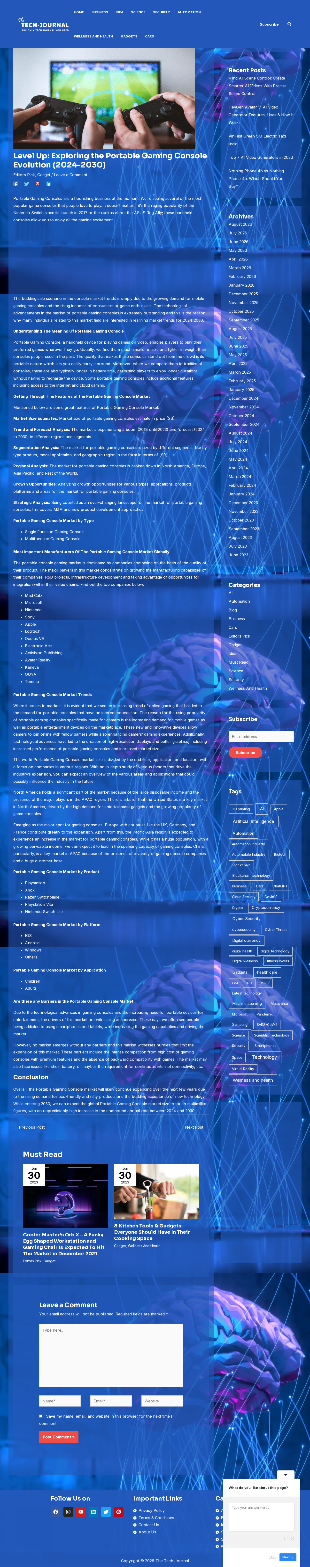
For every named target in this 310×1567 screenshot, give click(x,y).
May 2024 (238, 459)
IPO (249, 983)
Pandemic (264, 1014)
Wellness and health (253, 1080)
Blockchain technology (251, 875)
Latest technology (247, 993)
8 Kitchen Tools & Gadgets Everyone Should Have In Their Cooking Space (152, 1232)
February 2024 (242, 485)
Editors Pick (24, 174)
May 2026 (238, 250)
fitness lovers (278, 961)
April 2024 (238, 467)
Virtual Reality (243, 1069)
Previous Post (29, 1127)
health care (267, 972)
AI (231, 592)
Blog (233, 610)
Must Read (238, 662)
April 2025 (238, 363)
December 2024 (243, 398)
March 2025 (240, 372)
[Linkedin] (48, 183)
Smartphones (266, 1046)
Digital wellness (245, 961)
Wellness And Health (93, 36)
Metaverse (279, 1003)
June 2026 (238, 241)
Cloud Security (244, 897)
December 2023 (243, 502)
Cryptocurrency (266, 907)
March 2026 (240, 267)
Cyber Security (246, 918)
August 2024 (240, 433)
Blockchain (241, 865)
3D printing (241, 809)
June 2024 (239, 450)
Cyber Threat (276, 930)
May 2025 (238, 354)
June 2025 (238, 346)
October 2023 (241, 520)
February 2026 (242, 276)
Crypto (237, 908)
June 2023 (238, 554)
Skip (272, 1557)
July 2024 (238, 441)
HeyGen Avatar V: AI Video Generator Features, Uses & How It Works (261, 115)
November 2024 (244, 407)
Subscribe (245, 752)
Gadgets (129, 36)
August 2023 (240, 537)
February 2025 (242, 380)
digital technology (275, 951)
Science (138, 12)
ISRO (265, 983)
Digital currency (246, 940)
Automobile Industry (248, 854)
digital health (242, 951)
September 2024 (244, 424)
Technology (264, 1057)
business (239, 886)
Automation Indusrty (248, 844)
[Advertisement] (111, 261)
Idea (119, 12)
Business (100, 12)
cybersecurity (244, 929)
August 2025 (240, 328)
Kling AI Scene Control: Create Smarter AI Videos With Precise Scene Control (258, 86)
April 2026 (238, 259)
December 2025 (243, 293)
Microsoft (240, 1014)
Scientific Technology (271, 1035)
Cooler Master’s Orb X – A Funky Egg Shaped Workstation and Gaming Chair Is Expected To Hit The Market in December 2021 (64, 1244)
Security (161, 12)
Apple (279, 809)
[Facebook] (15, 183)
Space (237, 1057)
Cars (149, 36)
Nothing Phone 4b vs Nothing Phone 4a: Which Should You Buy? (256, 178)
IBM (235, 983)
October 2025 (241, 311)
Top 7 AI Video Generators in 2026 (261, 157)
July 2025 (238, 337)
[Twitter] (26, 183)
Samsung (240, 1024)
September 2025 (244, 320)
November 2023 (243, 511)
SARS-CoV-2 (267, 1025)
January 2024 (242, 494)
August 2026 (240, 224)
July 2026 (238, 233)
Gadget (43, 174)
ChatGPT (280, 886)
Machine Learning (247, 1003)
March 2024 (240, 476)
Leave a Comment (70, 174)
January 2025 (241, 389)
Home (79, 12)
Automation (189, 12)
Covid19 (271, 896)
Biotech (280, 854)
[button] (269, 24)
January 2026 (242, 285)
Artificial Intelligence (253, 821)
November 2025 (243, 302)
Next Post (196, 1127)
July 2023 (238, 546)
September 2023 (244, 528)
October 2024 (241, 415)
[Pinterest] (37, 183)
